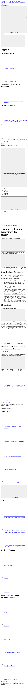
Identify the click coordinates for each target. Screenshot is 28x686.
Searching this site (5, 145)
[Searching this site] (13, 154)
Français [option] (6, 193)
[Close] (13, 41)
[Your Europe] (6, 402)
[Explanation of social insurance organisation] (13, 315)
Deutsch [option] (6, 191)
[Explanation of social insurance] (13, 260)
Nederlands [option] (6, 189)
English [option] (5, 190)
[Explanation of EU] (13, 245)
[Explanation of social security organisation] (13, 362)
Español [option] (6, 194)
